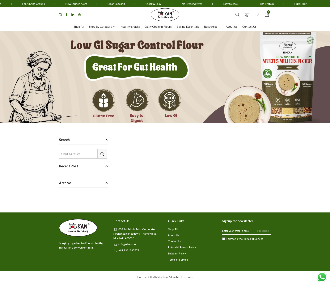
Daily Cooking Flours (158, 26)
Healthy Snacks (130, 26)
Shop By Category (101, 26)
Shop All (79, 26)
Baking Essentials (188, 26)
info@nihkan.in (127, 244)
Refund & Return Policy (182, 247)
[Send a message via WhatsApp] (322, 277)
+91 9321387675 (128, 250)
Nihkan (163, 277)
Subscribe (263, 230)
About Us (231, 26)
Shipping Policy (177, 253)
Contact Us (249, 26)
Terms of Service (178, 259)
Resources (211, 26)
